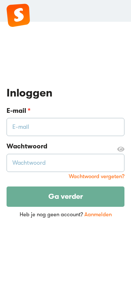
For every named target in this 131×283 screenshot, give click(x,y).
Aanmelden (98, 214)
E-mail (19, 110)
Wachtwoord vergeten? (96, 176)
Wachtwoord (27, 146)
